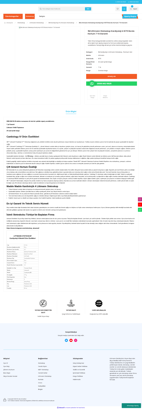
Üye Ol (5, 363)
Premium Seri (127, 52)
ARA (88, 9)
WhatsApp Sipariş (133, 406)
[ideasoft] (61, 408)
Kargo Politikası (78, 376)
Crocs (40, 383)
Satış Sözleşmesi (78, 363)
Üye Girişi (6, 366)
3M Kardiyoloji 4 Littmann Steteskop (110, 52)
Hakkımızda (76, 379)
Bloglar (40, 389)
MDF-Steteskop (43, 370)
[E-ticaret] (70, 407)
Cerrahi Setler (42, 373)
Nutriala (40, 379)
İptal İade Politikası (79, 373)
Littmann (101, 55)
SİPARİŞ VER (112, 76)
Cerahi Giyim (42, 366)
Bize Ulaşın (6, 373)
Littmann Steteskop (44, 376)
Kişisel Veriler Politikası (80, 366)
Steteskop (41, 363)
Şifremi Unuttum (9, 370)
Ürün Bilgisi (71, 111)
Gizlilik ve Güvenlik (79, 370)
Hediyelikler (42, 386)
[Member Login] (124, 9)
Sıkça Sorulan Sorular (10, 376)
